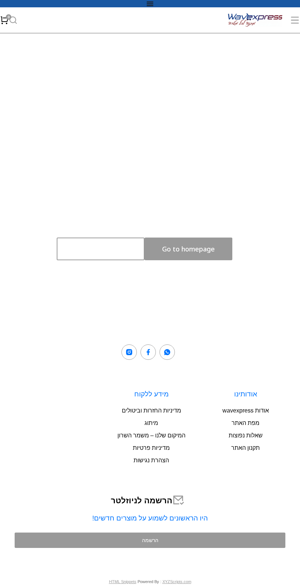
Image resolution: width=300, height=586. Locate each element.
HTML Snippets (122, 581)
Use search (100, 249)
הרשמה (150, 540)
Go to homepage (188, 249)
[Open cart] (4, 20)
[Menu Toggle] (150, 3)
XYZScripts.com (176, 581)
